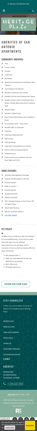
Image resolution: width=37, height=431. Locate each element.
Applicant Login (9, 326)
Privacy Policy (8, 337)
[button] (18, 4)
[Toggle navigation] (4, 11)
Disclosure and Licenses (11, 354)
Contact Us (7, 343)
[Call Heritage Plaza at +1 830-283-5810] (33, 11)
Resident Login (8, 321)
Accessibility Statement (11, 348)
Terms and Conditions (11, 332)
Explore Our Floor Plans (15, 284)
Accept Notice (30, 425)
